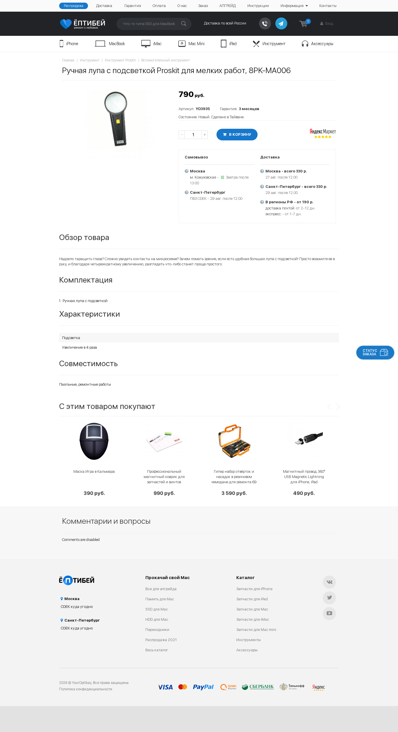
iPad (233, 43)
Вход (328, 23)
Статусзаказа (370, 352)
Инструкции (258, 5)
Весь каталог (156, 650)
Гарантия (132, 5)
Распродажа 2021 (161, 640)
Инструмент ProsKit (120, 60)
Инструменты (248, 640)
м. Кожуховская (203, 177)
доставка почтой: (280, 208)
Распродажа (73, 6)
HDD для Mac (156, 619)
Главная (68, 60)
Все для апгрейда (161, 589)
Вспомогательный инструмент (165, 60)
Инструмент (274, 43)
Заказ (203, 5)
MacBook (117, 43)
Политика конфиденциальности (85, 689)
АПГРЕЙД (227, 5)
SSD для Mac (156, 609)
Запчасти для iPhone (254, 589)
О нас (182, 5)
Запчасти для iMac (252, 619)
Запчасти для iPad (252, 599)
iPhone (72, 43)
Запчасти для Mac (252, 609)
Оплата (159, 5)
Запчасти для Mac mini (256, 630)
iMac (157, 43)
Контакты (328, 5)
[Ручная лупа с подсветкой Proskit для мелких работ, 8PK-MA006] (117, 121)
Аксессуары (322, 43)
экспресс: (273, 214)
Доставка (104, 5)
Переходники (157, 630)
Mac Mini (197, 43)
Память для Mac (159, 599)
